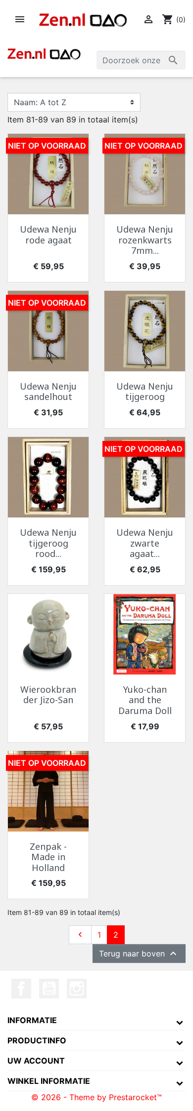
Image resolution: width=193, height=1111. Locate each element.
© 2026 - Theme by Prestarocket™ (96, 1097)
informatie (32, 1020)
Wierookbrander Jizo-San (48, 694)
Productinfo (36, 1040)
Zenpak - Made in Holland (48, 856)
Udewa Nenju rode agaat (48, 234)
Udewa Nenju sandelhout (48, 391)
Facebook (21, 988)
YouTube (49, 988)
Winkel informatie (48, 1081)
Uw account (36, 1061)
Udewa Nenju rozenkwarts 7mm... (144, 239)
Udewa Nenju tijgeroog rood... (48, 542)
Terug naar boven (139, 953)
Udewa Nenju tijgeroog (144, 391)
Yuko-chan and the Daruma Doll (145, 699)
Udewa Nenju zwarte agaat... (144, 542)
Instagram (77, 988)
